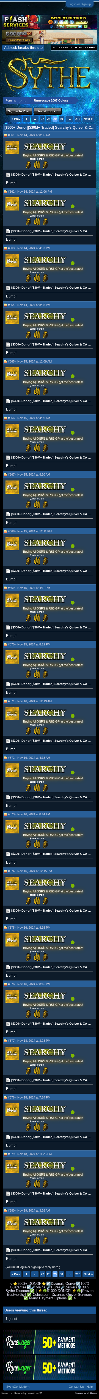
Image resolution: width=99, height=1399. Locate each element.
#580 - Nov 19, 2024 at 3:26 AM (29, 1210)
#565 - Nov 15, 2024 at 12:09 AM (30, 361)
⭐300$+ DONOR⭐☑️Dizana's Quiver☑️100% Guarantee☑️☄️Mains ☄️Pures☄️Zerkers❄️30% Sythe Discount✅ (48, 1287)
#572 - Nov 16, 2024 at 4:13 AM (29, 757)
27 (42, 118)
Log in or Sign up (79, 4)
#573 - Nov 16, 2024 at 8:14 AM (29, 814)
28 (48, 118)
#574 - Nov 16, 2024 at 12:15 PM (30, 871)
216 (77, 118)
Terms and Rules (86, 1393)
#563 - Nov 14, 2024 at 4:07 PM (29, 248)
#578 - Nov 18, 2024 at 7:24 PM (29, 1097)
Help (90, 1386)
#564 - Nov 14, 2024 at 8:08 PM (29, 305)
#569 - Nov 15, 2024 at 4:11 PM (29, 587)
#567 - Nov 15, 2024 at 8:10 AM (29, 474)
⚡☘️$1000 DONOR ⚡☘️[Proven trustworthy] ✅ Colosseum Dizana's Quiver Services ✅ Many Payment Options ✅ (50, 1294)
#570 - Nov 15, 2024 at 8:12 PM (29, 644)
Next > (88, 118)
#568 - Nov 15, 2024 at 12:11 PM (30, 531)
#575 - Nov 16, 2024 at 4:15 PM (29, 927)
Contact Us (76, 1386)
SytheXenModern (17, 1386)
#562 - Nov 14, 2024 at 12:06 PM (30, 191)
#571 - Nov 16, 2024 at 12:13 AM (30, 701)
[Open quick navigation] (93, 100)
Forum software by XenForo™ (21, 1393)
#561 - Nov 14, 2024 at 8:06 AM (29, 135)
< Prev (16, 118)
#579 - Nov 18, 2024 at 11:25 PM (30, 1154)
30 (61, 118)
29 (55, 118)
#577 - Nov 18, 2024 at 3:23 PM (29, 1040)
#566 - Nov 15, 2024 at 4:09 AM (29, 418)
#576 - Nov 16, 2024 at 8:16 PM (29, 984)
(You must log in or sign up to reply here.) (33, 1267)
